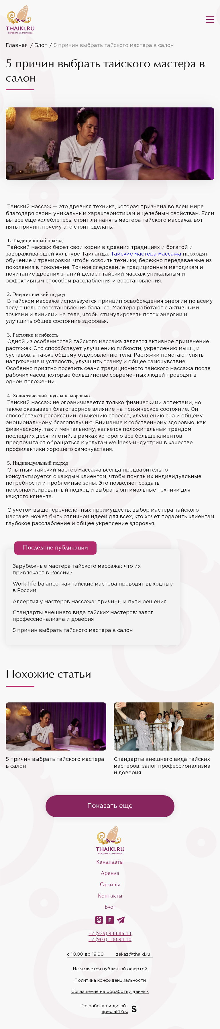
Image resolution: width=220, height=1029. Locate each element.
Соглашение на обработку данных (110, 991)
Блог (110, 907)
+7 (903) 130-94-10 (110, 939)
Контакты (110, 896)
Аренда (110, 873)
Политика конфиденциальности (110, 980)
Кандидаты (110, 862)
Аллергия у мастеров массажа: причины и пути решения (90, 602)
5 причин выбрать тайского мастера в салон (73, 630)
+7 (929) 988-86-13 (110, 933)
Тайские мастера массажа (146, 254)
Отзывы (110, 885)
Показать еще (110, 806)
